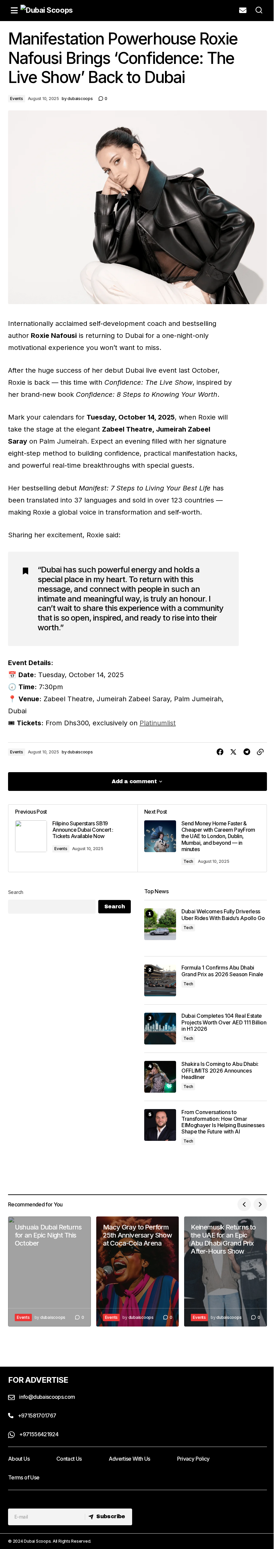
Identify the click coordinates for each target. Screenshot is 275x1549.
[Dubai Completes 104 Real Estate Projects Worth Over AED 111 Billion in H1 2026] (160, 1028)
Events (16, 98)
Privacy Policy (193, 1458)
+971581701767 (36, 1415)
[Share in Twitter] (233, 752)
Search (15, 892)
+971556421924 (38, 1434)
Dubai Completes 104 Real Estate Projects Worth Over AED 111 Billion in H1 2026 (224, 1022)
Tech (188, 861)
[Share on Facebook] (220, 752)
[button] (14, 10)
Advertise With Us (129, 1458)
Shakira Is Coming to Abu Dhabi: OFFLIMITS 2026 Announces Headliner (220, 1070)
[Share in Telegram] (247, 752)
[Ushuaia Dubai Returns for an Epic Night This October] (49, 1271)
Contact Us (69, 1458)
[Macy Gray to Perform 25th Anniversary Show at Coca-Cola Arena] (137, 1271)
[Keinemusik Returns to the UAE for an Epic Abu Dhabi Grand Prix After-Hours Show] (225, 1271)
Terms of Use (23, 1477)
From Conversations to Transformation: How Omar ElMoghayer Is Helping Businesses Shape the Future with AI (223, 1122)
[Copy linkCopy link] (260, 752)
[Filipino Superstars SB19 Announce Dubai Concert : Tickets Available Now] (73, 838)
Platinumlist (158, 723)
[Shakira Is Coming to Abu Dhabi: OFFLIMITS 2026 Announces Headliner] (160, 1077)
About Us (19, 1458)
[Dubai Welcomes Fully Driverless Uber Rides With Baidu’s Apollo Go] (160, 924)
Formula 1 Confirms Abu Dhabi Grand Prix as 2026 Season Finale (222, 971)
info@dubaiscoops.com (46, 1396)
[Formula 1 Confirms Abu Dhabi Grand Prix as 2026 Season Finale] (160, 980)
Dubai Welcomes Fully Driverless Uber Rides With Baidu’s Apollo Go (223, 914)
